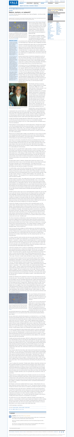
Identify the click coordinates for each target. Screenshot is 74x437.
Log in (52, 10)
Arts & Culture (58, 3)
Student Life (58, 33)
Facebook (20, 409)
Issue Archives (26, 5)
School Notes (31, 5)
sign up (56, 10)
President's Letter (50, 34)
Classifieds (50, 3)
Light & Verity (49, 28)
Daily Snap (36, 3)
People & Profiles (15, 407)
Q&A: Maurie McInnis (51, 35)
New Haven (49, 30)
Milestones (49, 29)
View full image (16, 38)
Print (14, 409)
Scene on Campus (50, 36)
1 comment (11, 409)
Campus (57, 25)
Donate (42, 3)
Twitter (23, 409)
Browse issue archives (56, 16)
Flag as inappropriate (27, 415)
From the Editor (50, 25)
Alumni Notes (30, 3)
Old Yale (49, 33)
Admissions (58, 23)
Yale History (58, 34)
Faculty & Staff (27, 407)
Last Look (49, 26)
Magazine (21, 3)
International (58, 27)
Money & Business (59, 28)
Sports (57, 32)
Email (17, 409)
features (11, 10)
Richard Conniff (12, 15)
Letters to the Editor (50, 27)
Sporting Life (49, 37)
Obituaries (36, 5)
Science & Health (21, 407)
